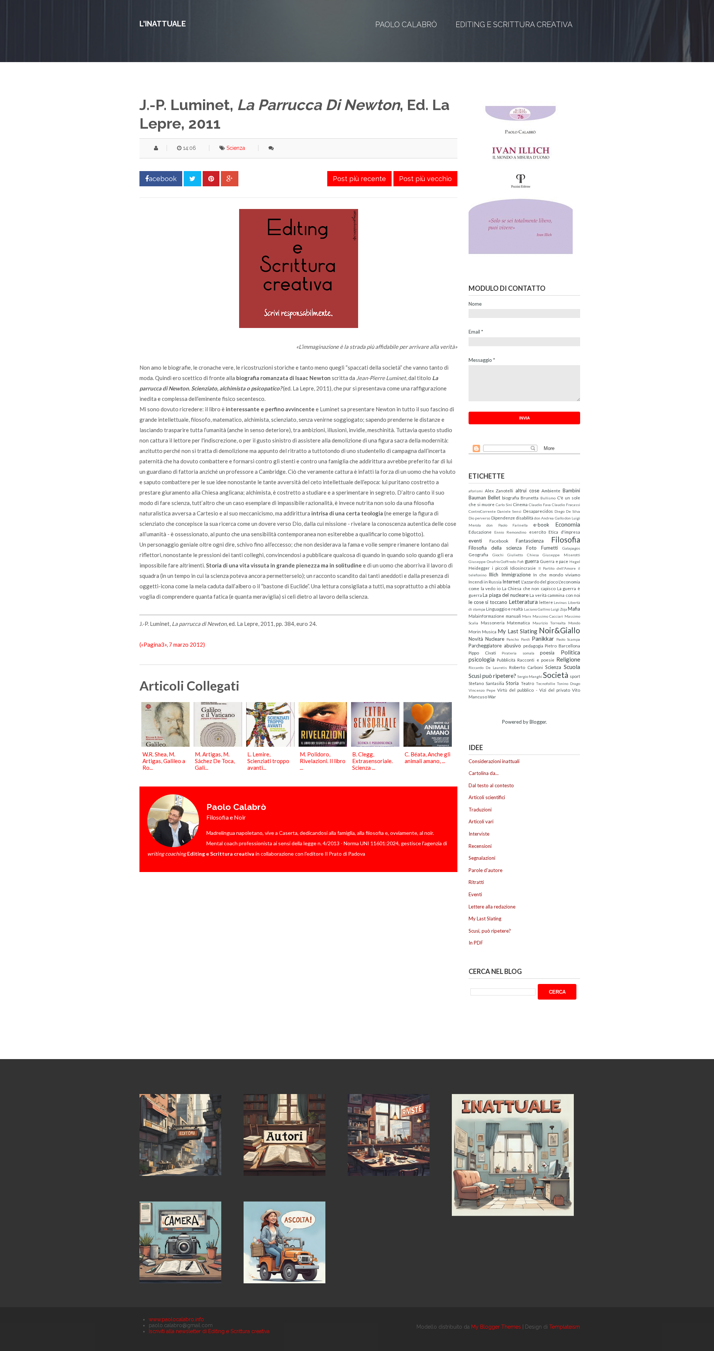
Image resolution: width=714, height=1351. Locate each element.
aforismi (476, 491)
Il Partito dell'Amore (557, 568)
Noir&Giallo (559, 630)
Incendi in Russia (485, 581)
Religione (568, 659)
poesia (547, 653)
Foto (531, 548)
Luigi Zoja (559, 609)
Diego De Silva (567, 511)
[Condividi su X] (192, 178)
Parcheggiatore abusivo (495, 646)
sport (575, 676)
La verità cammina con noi (555, 595)
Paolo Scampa (568, 639)
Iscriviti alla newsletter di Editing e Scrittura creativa (209, 1331)
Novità (476, 639)
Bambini (571, 490)
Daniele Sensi (509, 511)
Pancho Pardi (518, 639)
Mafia (574, 609)
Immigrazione (516, 575)
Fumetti (549, 548)
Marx (526, 616)
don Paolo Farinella (507, 525)
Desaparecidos (538, 511)
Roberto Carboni (526, 667)
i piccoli (500, 567)
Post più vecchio (425, 179)
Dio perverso (479, 518)
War (492, 696)
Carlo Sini (504, 504)
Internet (511, 582)
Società (555, 674)
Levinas (560, 602)
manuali (513, 615)
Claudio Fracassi (566, 504)
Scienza (235, 148)
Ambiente (550, 490)
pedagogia (533, 645)
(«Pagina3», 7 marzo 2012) (172, 644)
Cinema (520, 504)
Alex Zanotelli (499, 490)
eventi (475, 541)
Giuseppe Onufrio (484, 561)
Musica (489, 631)
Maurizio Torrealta (549, 623)
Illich (493, 575)
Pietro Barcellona (562, 645)
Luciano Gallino (537, 609)
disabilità (524, 517)
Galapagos (571, 548)
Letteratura (523, 601)
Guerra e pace (554, 561)
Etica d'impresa (564, 531)
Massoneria (493, 622)
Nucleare (494, 639)
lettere (546, 602)
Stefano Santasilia (486, 683)
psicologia (482, 659)
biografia (510, 497)
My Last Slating (517, 631)
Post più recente (359, 179)
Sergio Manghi (529, 676)
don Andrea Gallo (549, 518)
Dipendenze (503, 517)
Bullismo (548, 498)
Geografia (478, 554)
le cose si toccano (488, 602)
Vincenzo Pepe (482, 690)
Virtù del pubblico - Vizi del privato (533, 689)
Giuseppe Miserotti (561, 555)
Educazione (480, 531)
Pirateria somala (518, 653)
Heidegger (479, 567)
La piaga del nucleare (505, 595)
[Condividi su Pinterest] (211, 178)
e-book (541, 525)
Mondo (574, 623)
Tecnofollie (545, 683)
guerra (532, 561)
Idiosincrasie (523, 567)
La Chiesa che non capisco (529, 588)
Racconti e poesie (535, 659)
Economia (567, 524)
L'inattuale (162, 23)
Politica (570, 652)
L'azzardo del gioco (539, 581)
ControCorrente (482, 511)
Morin (475, 631)
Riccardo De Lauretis (488, 667)
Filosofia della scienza (495, 548)
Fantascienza (530, 541)
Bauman (477, 498)
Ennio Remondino (510, 532)
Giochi (498, 555)
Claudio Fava (540, 504)
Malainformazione (486, 615)
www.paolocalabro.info (176, 1319)
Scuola (572, 666)
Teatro (527, 683)
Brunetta (529, 497)
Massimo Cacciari (548, 616)
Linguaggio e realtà (504, 608)
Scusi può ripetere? (492, 675)
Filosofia (565, 539)
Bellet (494, 498)
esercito (537, 531)
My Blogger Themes (496, 1327)
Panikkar (543, 638)
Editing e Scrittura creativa (514, 24)
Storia (512, 683)
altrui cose (527, 490)
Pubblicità (506, 659)
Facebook (498, 540)
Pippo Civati (482, 652)
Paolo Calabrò (406, 24)
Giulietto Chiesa (523, 555)
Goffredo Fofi (512, 561)
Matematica (518, 622)
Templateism (564, 1327)
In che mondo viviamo (556, 574)
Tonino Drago (568, 683)
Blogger (538, 722)
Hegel (574, 561)
